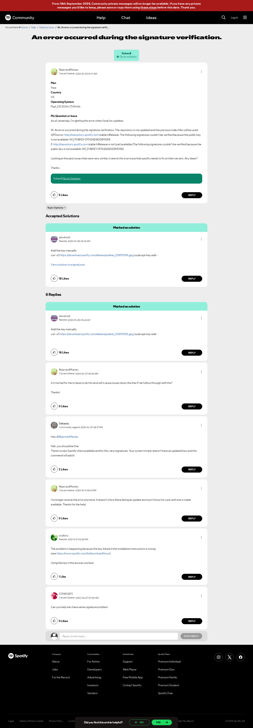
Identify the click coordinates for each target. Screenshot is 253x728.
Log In (234, 17)
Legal (11, 720)
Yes (158, 722)
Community (23, 17)
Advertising (94, 677)
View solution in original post (68, 264)
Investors (92, 685)
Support (128, 661)
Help (101, 17)
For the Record (61, 677)
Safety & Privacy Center (31, 720)
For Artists (93, 661)
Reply (192, 195)
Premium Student (168, 685)
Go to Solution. (72, 178)
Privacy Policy (55, 720)
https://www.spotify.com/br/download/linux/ (83, 553)
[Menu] (245, 17)
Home (24, 27)
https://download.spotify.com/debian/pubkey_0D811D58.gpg (97, 255)
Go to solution (128, 56)
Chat (125, 17)
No (142, 722)
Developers (94, 669)
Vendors (92, 693)
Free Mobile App (133, 677)
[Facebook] (240, 657)
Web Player (130, 669)
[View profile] (54, 71)
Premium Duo (166, 669)
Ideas (151, 17)
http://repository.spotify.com (81, 135)
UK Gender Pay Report (182, 720)
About (56, 661)
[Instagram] (218, 657)
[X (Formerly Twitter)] (229, 657)
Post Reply (191, 636)
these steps (148, 7)
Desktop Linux (46, 27)
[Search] (223, 17)
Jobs (55, 669)
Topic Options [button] (55, 207)
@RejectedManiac (67, 437)
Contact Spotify (132, 685)
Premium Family (167, 677)
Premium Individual (169, 661)
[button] (201, 71)
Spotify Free (165, 693)
